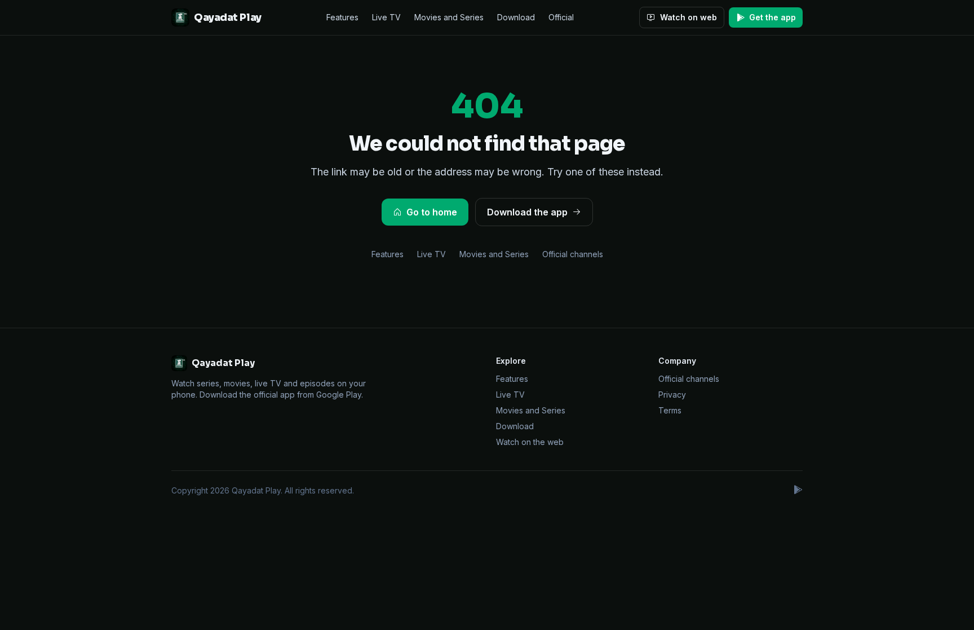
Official (561, 17)
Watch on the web (530, 442)
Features (342, 17)
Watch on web (688, 17)
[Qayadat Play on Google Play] (798, 490)
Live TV (386, 17)
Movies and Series (449, 17)
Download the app (527, 212)
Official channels (572, 254)
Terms (669, 410)
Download (516, 17)
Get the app (772, 17)
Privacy (672, 394)
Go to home (431, 212)
